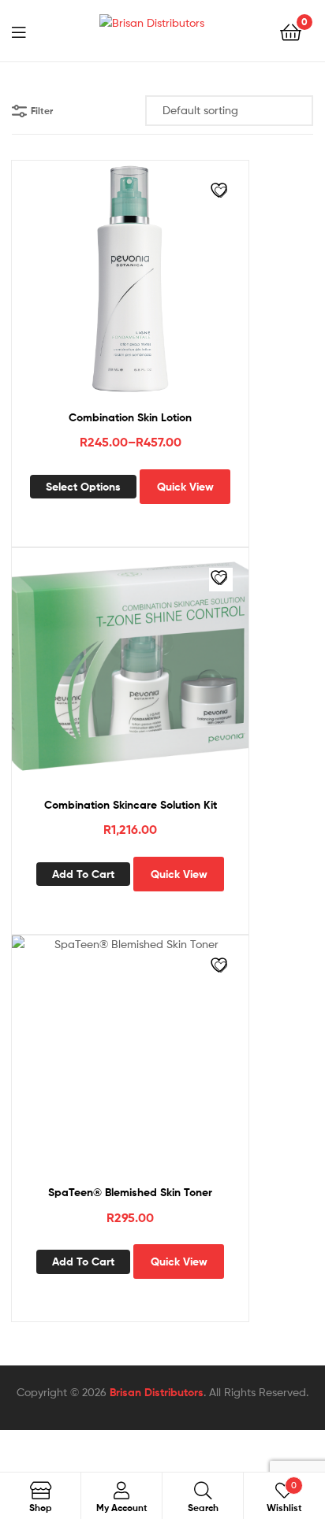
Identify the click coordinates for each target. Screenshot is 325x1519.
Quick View (185, 487)
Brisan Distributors (157, 1392)
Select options (83, 487)
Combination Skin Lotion (130, 417)
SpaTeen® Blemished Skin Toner (130, 1192)
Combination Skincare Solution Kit (130, 805)
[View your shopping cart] (290, 31)
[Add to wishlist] (221, 192)
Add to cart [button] (83, 874)
